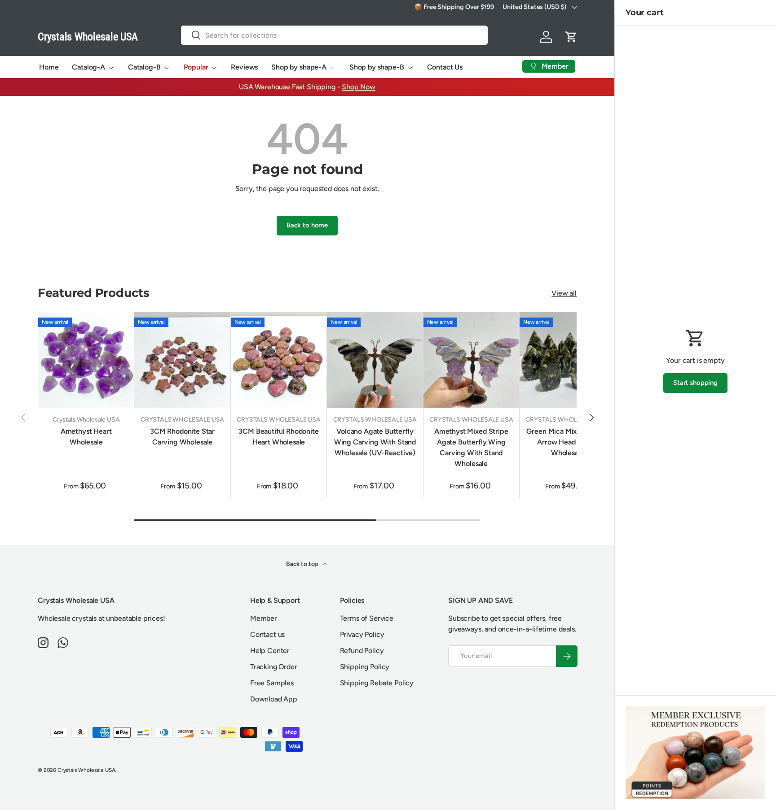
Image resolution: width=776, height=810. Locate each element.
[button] (571, 37)
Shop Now (358, 87)
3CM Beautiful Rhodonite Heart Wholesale (278, 436)
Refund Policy (362, 650)
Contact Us (445, 67)
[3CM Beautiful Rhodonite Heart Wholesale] (278, 360)
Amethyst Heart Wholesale (86, 436)
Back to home (307, 225)
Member (263, 618)
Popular (196, 67)
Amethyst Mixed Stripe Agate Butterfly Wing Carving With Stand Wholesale (471, 447)
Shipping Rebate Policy (377, 683)
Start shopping (695, 383)
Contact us (267, 634)
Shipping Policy (365, 666)
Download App (273, 699)
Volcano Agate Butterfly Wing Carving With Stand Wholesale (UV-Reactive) (375, 442)
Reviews (244, 67)
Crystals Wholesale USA (86, 770)
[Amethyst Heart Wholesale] (86, 360)
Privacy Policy (362, 634)
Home (48, 67)
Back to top (302, 564)
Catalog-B (144, 67)
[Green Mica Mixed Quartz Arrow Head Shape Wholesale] (567, 360)
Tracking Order (273, 666)
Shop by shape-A (298, 67)
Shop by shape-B (376, 67)
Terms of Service (366, 618)
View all (564, 293)
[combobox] (334, 35)
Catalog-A (88, 67)
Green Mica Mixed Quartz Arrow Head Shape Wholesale (567, 442)
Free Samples (272, 683)
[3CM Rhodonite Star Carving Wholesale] (182, 360)
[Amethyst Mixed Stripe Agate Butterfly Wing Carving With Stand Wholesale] (471, 360)
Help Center (270, 650)
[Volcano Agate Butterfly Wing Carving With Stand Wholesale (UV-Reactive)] (375, 360)
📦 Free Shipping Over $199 (454, 7)
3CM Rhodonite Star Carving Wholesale (182, 436)
